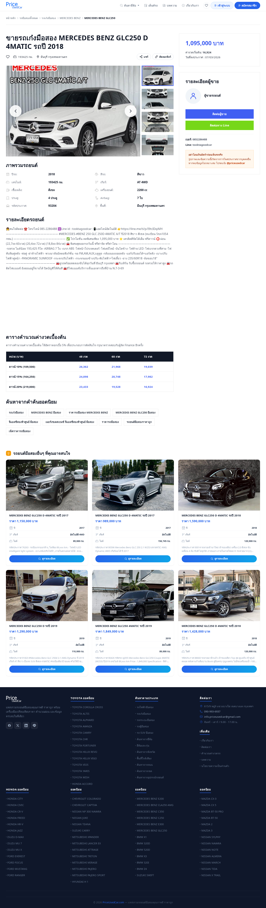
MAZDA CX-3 (208, 798)
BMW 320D (143, 843)
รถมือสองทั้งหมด (29, 18)
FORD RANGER (16, 875)
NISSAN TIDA (209, 869)
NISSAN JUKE (80, 818)
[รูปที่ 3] (158, 122)
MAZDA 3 (206, 830)
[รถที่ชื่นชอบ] (206, 5)
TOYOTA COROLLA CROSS (87, 707)
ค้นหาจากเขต (144, 771)
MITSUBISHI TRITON (84, 856)
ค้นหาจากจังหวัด (146, 752)
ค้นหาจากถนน (145, 764)
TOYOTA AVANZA (82, 726)
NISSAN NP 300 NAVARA (86, 811)
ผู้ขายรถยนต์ (212, 95)
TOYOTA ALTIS (80, 713)
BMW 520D (143, 849)
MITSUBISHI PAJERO (84, 869)
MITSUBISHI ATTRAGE (85, 849)
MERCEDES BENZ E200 (150, 798)
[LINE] (34, 725)
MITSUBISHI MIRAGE (84, 862)
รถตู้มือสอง (143, 726)
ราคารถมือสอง (110, 422)
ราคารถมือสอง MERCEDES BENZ (88, 412)
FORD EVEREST (16, 856)
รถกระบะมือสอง (146, 720)
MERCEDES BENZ (70, 18)
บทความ (172, 5)
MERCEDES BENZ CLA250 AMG (155, 805)
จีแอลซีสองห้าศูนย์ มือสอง (23, 422)
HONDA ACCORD (82, 784)
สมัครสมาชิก (249, 5)
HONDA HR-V (15, 824)
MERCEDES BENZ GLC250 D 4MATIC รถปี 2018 (211, 515)
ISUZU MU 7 (14, 843)
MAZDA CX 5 (208, 805)
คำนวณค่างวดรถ (210, 753)
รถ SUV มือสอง (145, 732)
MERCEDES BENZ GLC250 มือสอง (135, 412)
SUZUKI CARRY (81, 830)
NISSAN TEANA (81, 824)
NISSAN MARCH (211, 862)
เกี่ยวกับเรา (192, 5)
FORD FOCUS (15, 862)
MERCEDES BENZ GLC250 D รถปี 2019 (33, 626)
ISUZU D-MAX (15, 837)
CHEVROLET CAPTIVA (84, 805)
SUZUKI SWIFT (145, 875)
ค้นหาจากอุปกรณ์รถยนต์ (150, 777)
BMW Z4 (142, 869)
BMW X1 (142, 837)
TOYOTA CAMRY (81, 732)
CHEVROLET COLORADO (86, 798)
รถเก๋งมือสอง (49, 18)
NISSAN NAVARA (211, 843)
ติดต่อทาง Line (219, 125)
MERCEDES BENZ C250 (150, 818)
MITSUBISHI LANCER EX (86, 843)
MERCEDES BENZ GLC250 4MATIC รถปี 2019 (123, 626)
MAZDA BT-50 (209, 818)
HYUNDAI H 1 (80, 881)
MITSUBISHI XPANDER (85, 837)
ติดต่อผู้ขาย (219, 114)
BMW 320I (143, 862)
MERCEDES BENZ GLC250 (152, 830)
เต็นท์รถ (153, 5)
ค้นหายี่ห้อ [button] (130, 5)
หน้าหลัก (11, 18)
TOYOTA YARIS (81, 771)
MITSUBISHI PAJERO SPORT (88, 875)
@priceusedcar (236, 163)
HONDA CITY (15, 798)
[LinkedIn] (26, 725)
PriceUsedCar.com (113, 902)
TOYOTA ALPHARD (83, 720)
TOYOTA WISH (80, 777)
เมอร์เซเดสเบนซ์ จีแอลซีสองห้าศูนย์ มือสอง (70, 422)
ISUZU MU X (14, 849)
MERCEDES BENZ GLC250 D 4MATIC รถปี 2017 (38, 515)
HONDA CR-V (15, 811)
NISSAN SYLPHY (210, 837)
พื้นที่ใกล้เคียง (144, 758)
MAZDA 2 (206, 824)
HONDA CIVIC (15, 805)
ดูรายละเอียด (48, 558)
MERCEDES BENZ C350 (150, 811)
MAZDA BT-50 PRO (212, 811)
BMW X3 (142, 856)
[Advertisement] (90, 303)
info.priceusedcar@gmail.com (222, 716)
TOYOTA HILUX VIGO (84, 758)
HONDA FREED (16, 818)
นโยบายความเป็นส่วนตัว (215, 766)
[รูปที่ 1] (158, 76)
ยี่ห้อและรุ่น (143, 745)
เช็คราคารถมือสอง (19, 431)
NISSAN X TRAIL (211, 875)
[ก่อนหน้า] (16, 111)
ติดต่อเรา (206, 747)
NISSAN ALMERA (211, 856)
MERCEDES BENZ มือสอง (46, 412)
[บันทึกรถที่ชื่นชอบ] (8, 57)
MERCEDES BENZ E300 (150, 824)
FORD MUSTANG (17, 869)
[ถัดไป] (131, 111)
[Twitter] (17, 725)
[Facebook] (9, 725)
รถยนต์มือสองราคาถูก (139, 422)
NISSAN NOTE (209, 849)
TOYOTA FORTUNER (84, 745)
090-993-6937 (212, 711)
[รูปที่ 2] (158, 99)
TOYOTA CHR (80, 739)
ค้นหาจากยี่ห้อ (144, 739)
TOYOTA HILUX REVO (84, 752)
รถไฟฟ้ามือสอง (145, 707)
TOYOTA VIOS (80, 764)
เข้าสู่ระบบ (224, 5)
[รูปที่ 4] (158, 145)
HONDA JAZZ (15, 830)
